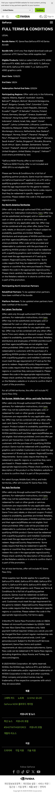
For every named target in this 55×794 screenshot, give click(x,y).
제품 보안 (33, 787)
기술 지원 (31, 750)
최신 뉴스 (8, 721)
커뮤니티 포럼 (22, 721)
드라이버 (8, 750)
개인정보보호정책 (12, 783)
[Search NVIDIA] (8, 16)
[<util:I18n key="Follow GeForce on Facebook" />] (14, 771)
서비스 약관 (43, 783)
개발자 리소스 (10, 733)
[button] (40, 17)
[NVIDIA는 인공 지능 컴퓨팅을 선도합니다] (22, 16)
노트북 (21, 698)
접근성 (12, 787)
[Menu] (51, 22)
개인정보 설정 (29, 783)
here (40, 213)
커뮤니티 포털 (35, 727)
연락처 (43, 787)
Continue (39, 10)
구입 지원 (19, 750)
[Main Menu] (3, 17)
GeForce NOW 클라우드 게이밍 (18, 704)
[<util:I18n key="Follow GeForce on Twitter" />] (33, 771)
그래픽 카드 (9, 698)
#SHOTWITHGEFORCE (15, 727)
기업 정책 (22, 787)
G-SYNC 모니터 (34, 698)
